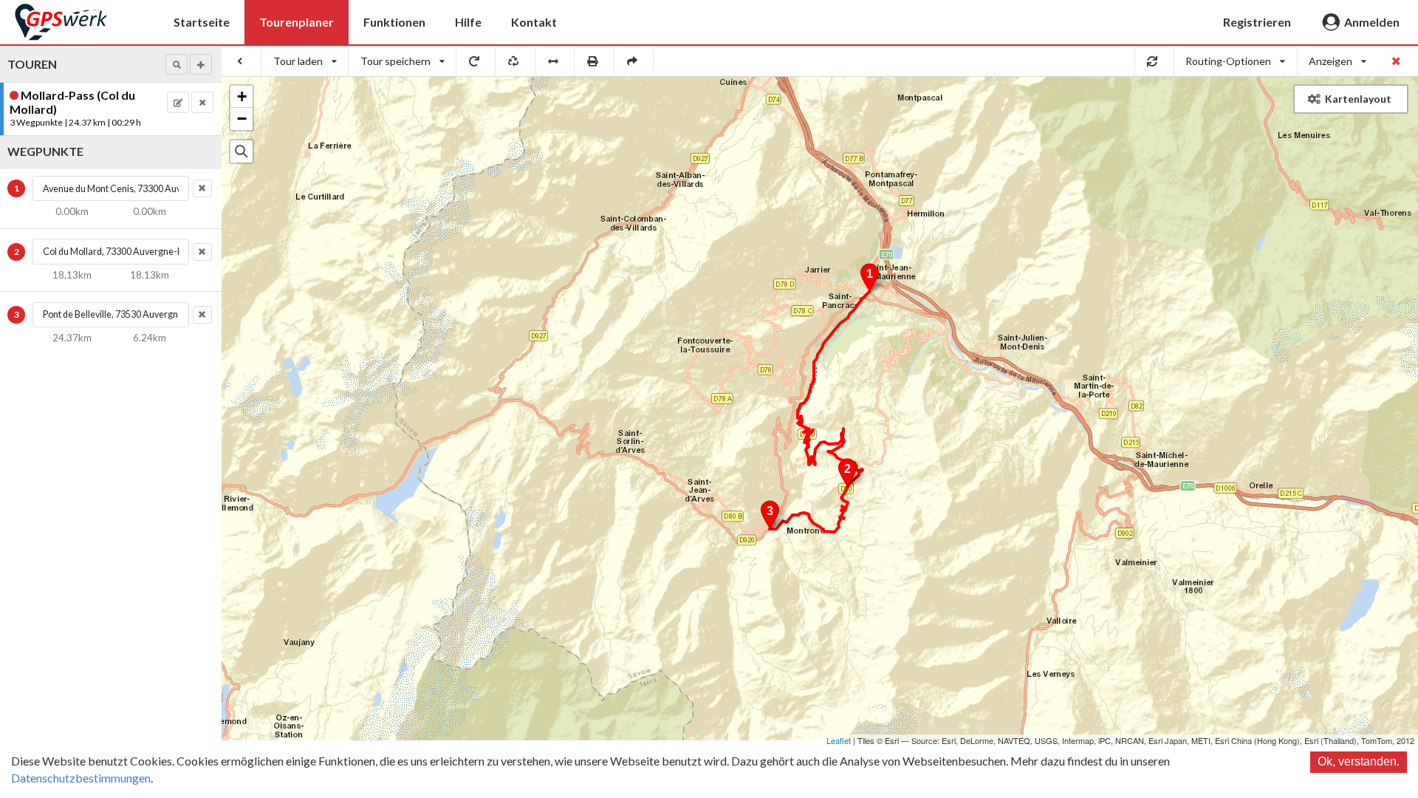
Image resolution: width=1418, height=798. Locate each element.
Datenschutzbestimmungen (81, 778)
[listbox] (305, 61)
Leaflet (838, 740)
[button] (176, 64)
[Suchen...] (241, 151)
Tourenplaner (296, 22)
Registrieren (1257, 22)
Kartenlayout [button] (1358, 98)
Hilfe (468, 22)
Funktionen (394, 22)
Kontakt (534, 22)
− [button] (242, 118)
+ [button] (242, 96)
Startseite (202, 22)
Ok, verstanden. (1359, 761)
